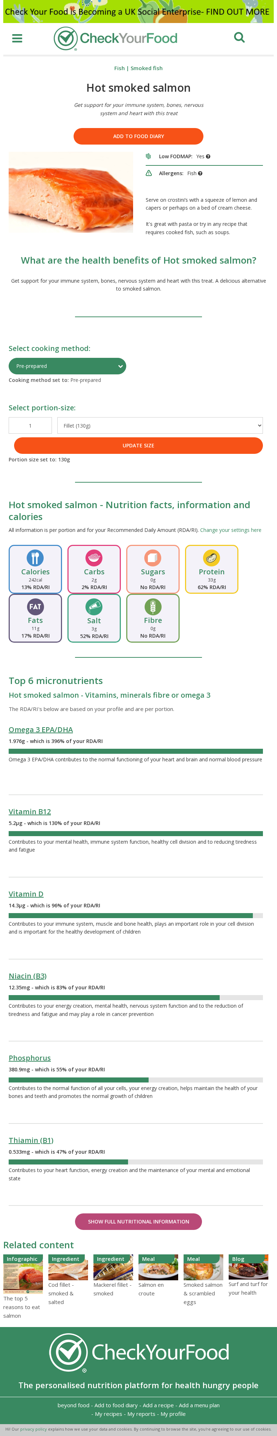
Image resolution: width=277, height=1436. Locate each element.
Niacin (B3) (28, 976)
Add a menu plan (199, 1405)
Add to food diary (138, 136)
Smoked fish (147, 68)
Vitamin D (26, 894)
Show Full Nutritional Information (138, 1221)
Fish (119, 68)
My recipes (108, 1413)
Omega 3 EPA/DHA (41, 729)
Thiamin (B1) (31, 1140)
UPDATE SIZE (138, 445)
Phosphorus (30, 1058)
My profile (173, 1413)
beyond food (73, 1405)
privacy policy (34, 1429)
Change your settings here (230, 529)
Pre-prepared (31, 366)
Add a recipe (158, 1405)
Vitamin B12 (30, 811)
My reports (141, 1413)
